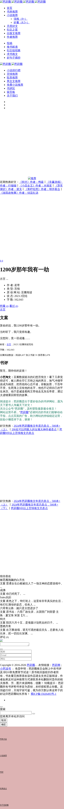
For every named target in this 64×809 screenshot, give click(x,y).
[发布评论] (1, 649)
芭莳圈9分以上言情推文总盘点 (29, 508)
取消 (3, 720)
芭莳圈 (24, 412)
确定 (3, 724)
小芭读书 (5, 668)
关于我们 (12, 95)
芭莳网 (56, 665)
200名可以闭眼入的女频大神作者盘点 (34, 429)
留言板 (11, 91)
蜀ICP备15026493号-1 (43, 693)
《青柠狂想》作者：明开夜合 (42, 189)
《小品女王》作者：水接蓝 (35, 185)
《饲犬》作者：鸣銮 (31, 181)
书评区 (11, 88)
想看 (4, 305)
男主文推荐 (13, 81)
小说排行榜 (13, 70)
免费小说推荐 (15, 84)
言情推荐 (12, 73)
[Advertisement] (32, 144)
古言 (2, 309)
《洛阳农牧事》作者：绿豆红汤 (19, 192)
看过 (13, 305)
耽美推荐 (12, 77)
